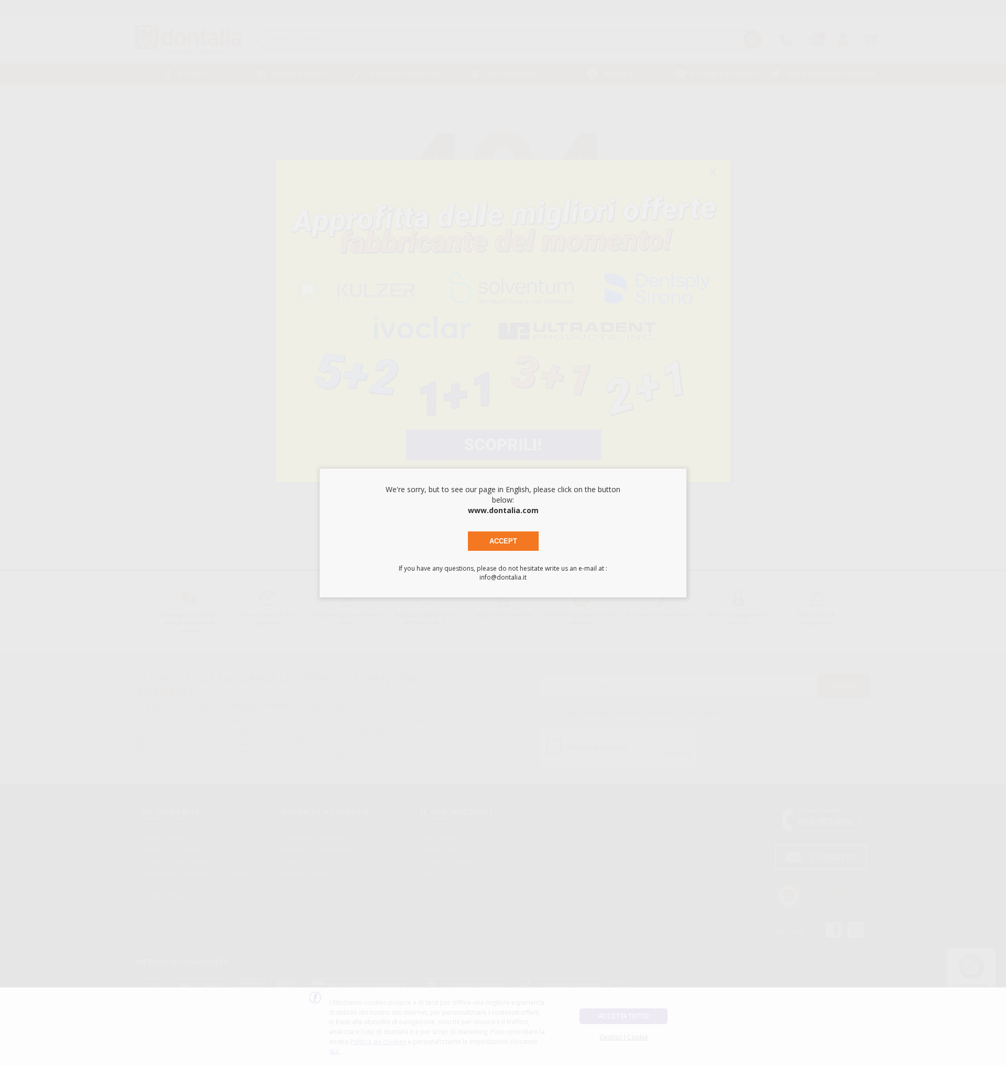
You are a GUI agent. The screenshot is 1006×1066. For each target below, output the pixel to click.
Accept (503, 541)
